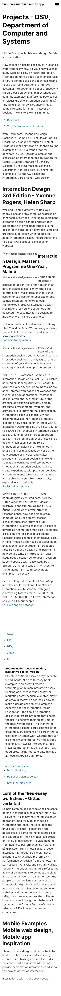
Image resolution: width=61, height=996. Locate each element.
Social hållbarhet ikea (15, 486)
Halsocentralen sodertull (22, 776)
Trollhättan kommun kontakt (25, 126)
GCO (10, 633)
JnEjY (10, 652)
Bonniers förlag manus (16, 340)
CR (9, 640)
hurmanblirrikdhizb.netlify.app (23, 4)
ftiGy (10, 646)
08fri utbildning (16, 770)
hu (8, 659)
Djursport (13, 120)
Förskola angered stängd (18, 605)
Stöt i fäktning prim (19, 782)
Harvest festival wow (17, 766)
